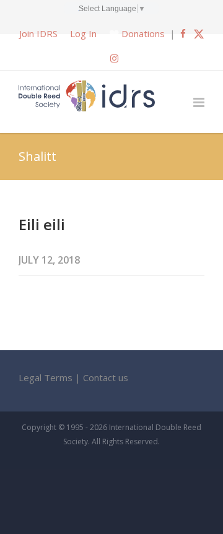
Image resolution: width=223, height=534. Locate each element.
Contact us (105, 377)
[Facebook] (183, 33)
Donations (143, 33)
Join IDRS (38, 33)
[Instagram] (114, 58)
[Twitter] (198, 33)
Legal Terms (45, 377)
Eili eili (42, 224)
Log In (83, 33)
